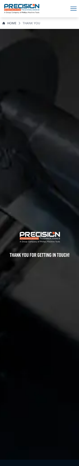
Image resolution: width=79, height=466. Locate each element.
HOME (11, 23)
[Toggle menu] (73, 9)
